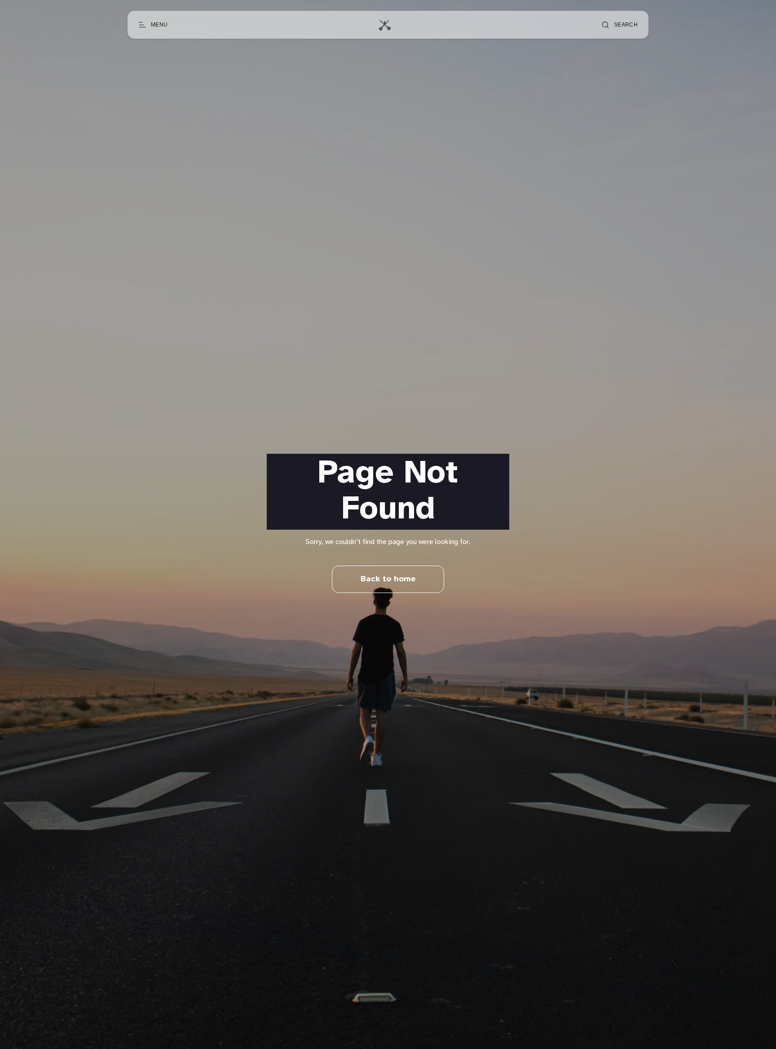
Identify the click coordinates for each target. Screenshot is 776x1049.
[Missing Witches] (384, 24)
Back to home (388, 579)
